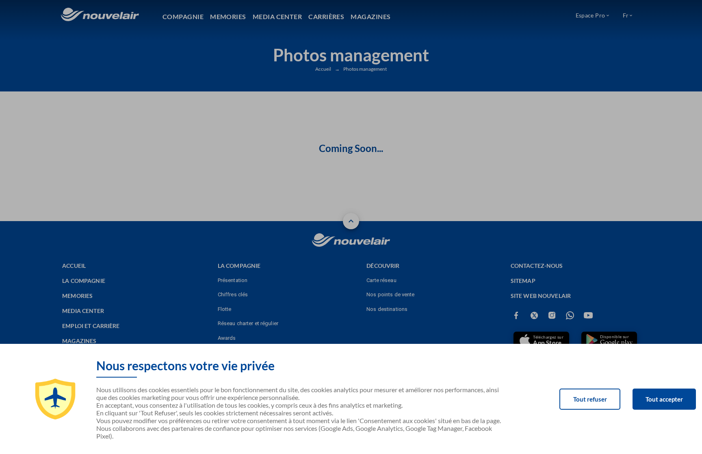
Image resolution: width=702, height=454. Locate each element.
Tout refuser (590, 399)
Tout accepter (664, 399)
